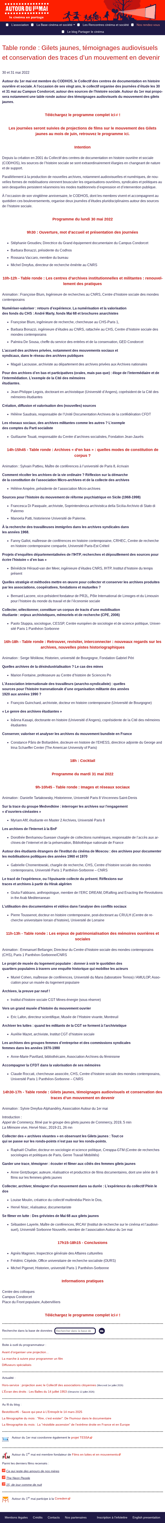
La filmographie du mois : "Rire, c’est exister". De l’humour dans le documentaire (56, 1418)
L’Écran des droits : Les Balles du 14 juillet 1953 (34, 1391)
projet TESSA (80, 1437)
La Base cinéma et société (54, 25)
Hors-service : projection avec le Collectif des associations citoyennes (49, 1385)
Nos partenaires (76, 1517)
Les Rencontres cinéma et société (106, 25)
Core (61, 1498)
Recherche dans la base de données (27, 1330)
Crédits (38, 1517)
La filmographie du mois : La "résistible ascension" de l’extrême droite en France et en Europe (66, 1424)
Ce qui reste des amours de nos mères (32, 1471)
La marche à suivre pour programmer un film (32, 1358)
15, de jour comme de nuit (24, 1484)
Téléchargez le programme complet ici (80, 115)
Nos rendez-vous (148, 25)
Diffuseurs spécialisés (16, 1365)
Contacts (54, 1517)
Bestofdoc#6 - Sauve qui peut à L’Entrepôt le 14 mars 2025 (42, 1412)
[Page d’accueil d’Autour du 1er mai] (26, 11)
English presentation (146, 1517)
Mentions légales (16, 1517)
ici (126, 134)
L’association (20, 25)
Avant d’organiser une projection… (25, 1352)
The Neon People (18, 1478)
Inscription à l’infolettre (112, 1517)
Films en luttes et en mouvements (95, 1454)
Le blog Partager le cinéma (85, 31)
